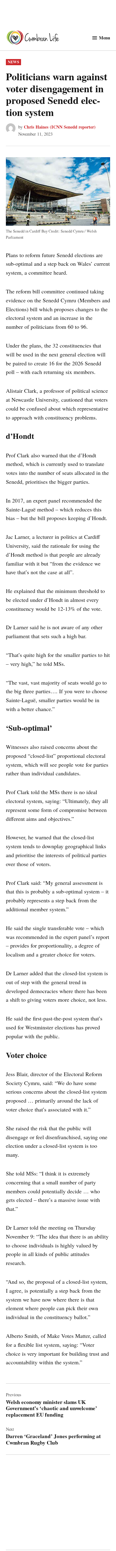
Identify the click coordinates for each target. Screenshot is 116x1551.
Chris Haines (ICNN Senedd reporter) (60, 127)
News (13, 62)
